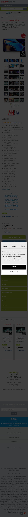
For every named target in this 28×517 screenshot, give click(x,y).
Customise (13, 271)
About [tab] (23, 246)
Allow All (14, 266)
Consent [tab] (5, 246)
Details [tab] (14, 246)
